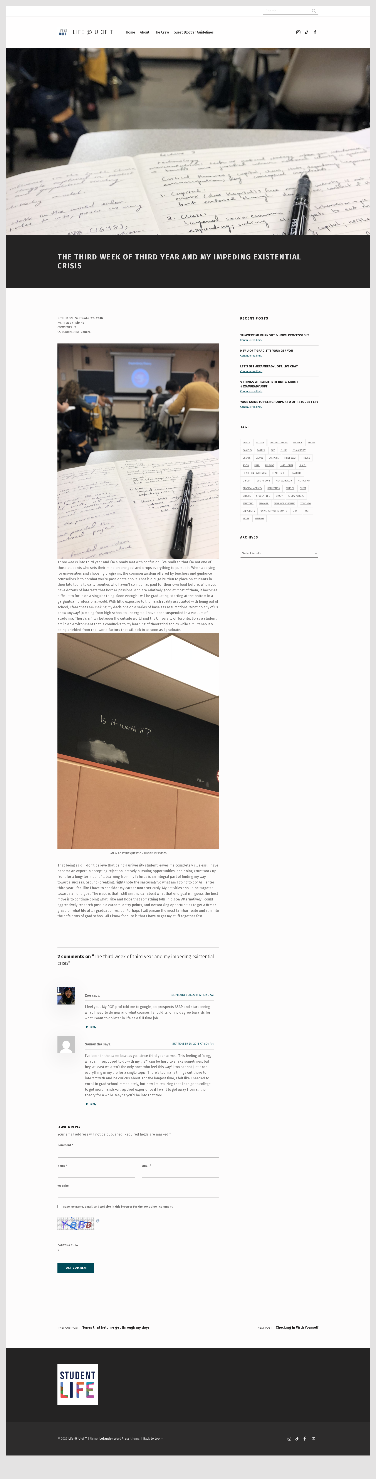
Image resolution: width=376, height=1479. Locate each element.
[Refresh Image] (98, 1220)
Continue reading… (251, 340)
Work (246, 518)
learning (296, 473)
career (261, 450)
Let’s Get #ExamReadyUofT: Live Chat (269, 366)
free (257, 465)
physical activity (252, 488)
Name (62, 1165)
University (249, 511)
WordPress (121, 1438)
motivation (304, 480)
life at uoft (263, 480)
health (302, 465)
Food (246, 465)
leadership (278, 473)
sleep (303, 488)
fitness (306, 457)
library (247, 480)
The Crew (161, 32)
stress (247, 496)
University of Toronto (273, 511)
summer (264, 503)
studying (248, 503)
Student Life (263, 496)
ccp (273, 450)
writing (259, 518)
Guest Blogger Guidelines (194, 32)
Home (130, 32)
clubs (283, 450)
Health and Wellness (255, 473)
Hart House (286, 465)
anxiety (260, 442)
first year (290, 457)
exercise (274, 457)
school (290, 488)
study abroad (296, 496)
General (86, 331)
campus (247, 450)
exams (259, 457)
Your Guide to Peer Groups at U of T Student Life (279, 402)
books (311, 442)
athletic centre (279, 442)
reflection (273, 488)
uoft (308, 511)
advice (246, 442)
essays (246, 457)
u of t (296, 511)
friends (269, 465)
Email (146, 1165)
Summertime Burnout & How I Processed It (274, 335)
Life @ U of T (93, 32)
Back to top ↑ (153, 1438)
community (299, 450)
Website (63, 1185)
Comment (65, 1145)
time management (284, 503)
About (144, 32)
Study (279, 496)
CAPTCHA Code (67, 1245)
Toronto (305, 503)
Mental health (284, 480)
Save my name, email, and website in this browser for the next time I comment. (118, 1206)
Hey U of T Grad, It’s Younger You (267, 351)
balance (297, 442)
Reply (92, 1026)
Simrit (79, 322)
